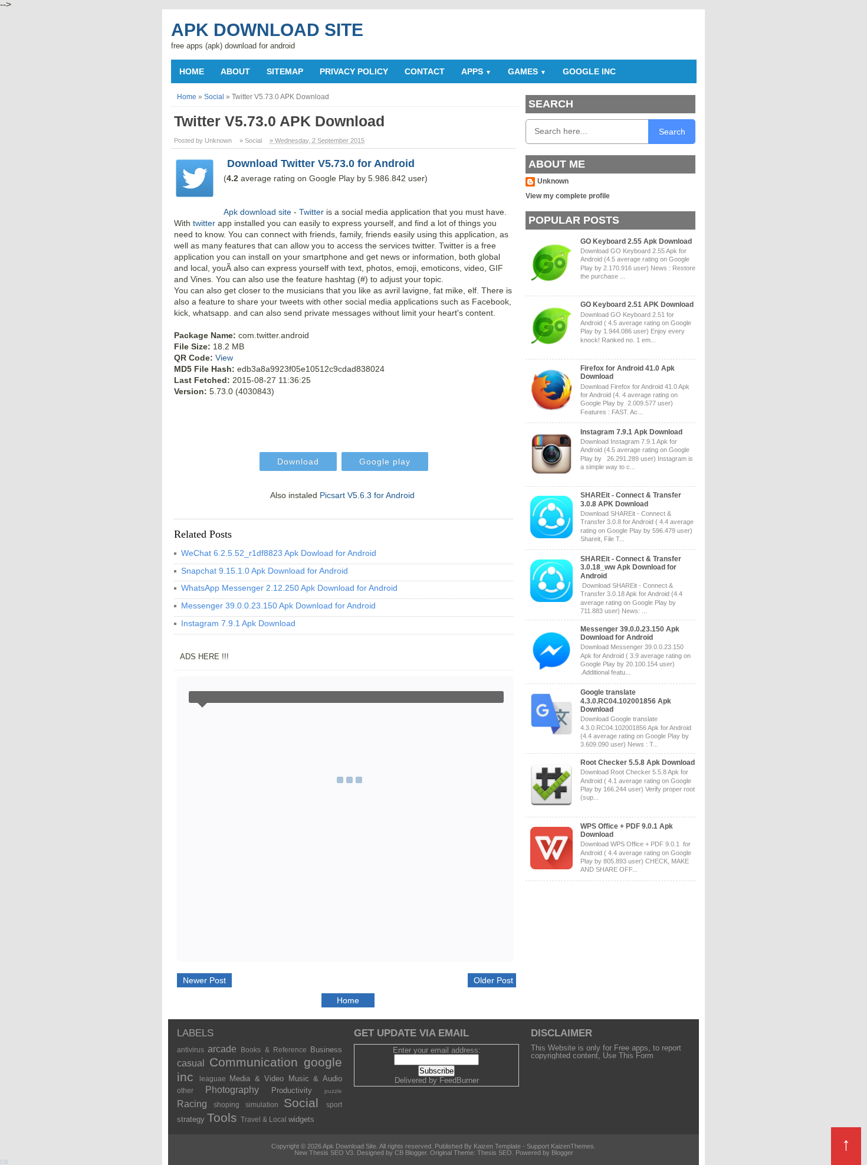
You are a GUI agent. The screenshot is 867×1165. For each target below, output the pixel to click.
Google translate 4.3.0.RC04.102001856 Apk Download (625, 701)
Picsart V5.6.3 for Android (367, 495)
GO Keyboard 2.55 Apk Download (636, 241)
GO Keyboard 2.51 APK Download (637, 304)
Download (298, 461)
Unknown (553, 181)
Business (326, 1049)
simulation (261, 1104)
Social (301, 1103)
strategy (191, 1119)
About (235, 71)
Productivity (291, 1090)
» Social (250, 140)
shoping (226, 1104)
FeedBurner (459, 1080)
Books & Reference (273, 1049)
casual (191, 1063)
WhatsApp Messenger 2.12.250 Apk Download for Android (289, 588)
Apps (476, 71)
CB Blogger (410, 1152)
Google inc (589, 71)
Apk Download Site (267, 30)
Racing (192, 1104)
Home (191, 71)
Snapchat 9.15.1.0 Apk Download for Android (264, 570)
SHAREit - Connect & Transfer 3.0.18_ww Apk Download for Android (630, 567)
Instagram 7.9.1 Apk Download (238, 623)
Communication (253, 1062)
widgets (301, 1119)
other (185, 1090)
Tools (222, 1117)
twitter (204, 223)
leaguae (212, 1078)
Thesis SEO (494, 1152)
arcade (222, 1049)
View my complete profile (568, 196)
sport (334, 1104)
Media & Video (256, 1078)
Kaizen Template (497, 1146)
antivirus (190, 1049)
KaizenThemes (572, 1146)
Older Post (493, 980)
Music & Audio (315, 1078)
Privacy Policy (354, 71)
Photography (232, 1090)
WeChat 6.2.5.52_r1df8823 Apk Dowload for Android (278, 553)
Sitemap (285, 71)
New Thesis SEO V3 (323, 1152)
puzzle (333, 1091)
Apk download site (257, 212)
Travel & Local (264, 1119)
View (224, 357)
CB (4, 1162)
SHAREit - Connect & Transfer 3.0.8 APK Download (630, 499)
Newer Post (204, 980)
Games (527, 71)
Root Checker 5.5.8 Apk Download (637, 762)
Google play (384, 461)
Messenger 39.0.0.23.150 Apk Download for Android (278, 605)
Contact (425, 71)
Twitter (311, 212)
